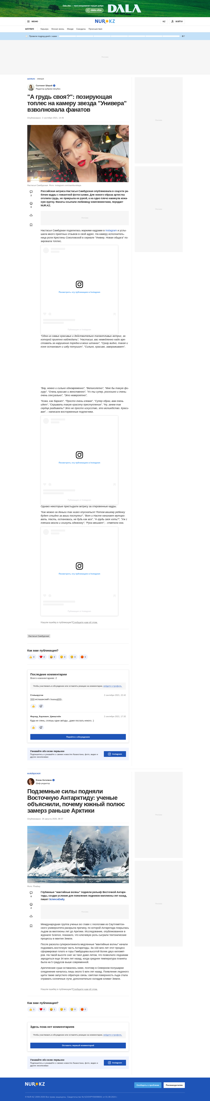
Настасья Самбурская (38, 636)
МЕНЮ (35, 21)
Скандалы (81, 29)
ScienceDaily (56, 899)
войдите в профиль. (112, 686)
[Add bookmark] (31, 224)
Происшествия (95, 29)
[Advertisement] (105, 57)
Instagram (111, 230)
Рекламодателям (174, 1085)
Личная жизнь (57, 29)
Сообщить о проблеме (148, 1085)
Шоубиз (29, 29)
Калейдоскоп (34, 774)
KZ (164, 21)
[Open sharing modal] (31, 215)
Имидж (70, 29)
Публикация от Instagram (79, 329)
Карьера (44, 29)
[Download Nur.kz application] (105, 8)
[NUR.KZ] (105, 21)
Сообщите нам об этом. (85, 622)
